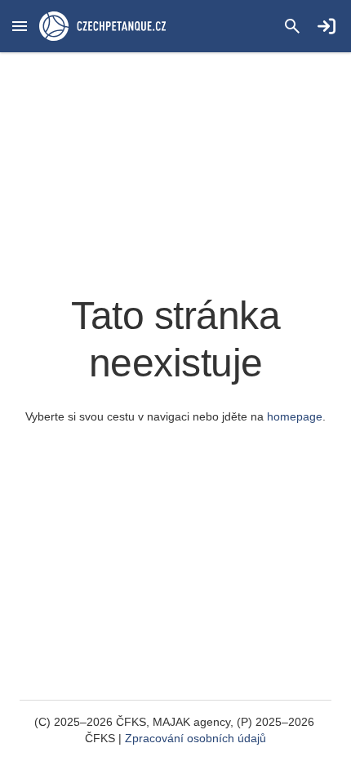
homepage (294, 416)
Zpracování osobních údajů (195, 738)
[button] (19, 26)
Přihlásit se (326, 26)
